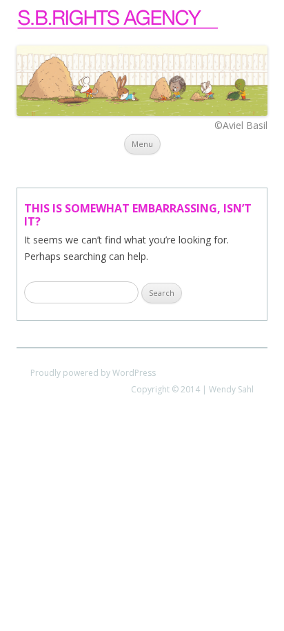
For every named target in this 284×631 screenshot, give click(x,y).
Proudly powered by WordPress (93, 373)
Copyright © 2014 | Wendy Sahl (192, 389)
